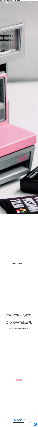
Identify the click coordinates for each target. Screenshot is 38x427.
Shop (2, 2)
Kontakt (14, 2)
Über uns (6, 2)
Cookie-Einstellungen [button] (25, 424)
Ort (10, 2)
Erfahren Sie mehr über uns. (17, 420)
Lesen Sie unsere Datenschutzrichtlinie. (19, 419)
